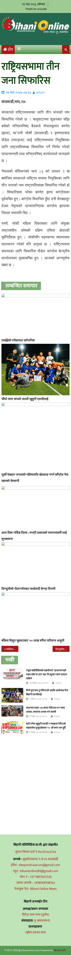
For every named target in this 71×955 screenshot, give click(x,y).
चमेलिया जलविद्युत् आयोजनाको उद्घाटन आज (12, 649)
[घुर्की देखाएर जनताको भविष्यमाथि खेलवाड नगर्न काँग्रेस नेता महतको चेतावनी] (35, 436)
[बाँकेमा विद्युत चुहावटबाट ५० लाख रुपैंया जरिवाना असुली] (35, 614)
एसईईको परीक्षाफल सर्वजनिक (18, 340)
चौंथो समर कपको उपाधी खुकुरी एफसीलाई (24, 398)
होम (10, 49)
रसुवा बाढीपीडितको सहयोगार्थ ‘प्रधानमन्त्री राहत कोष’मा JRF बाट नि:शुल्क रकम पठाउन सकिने (46, 674)
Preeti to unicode (36, 8)
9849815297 (60, 950)
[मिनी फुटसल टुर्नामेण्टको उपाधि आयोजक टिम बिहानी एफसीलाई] (12, 695)
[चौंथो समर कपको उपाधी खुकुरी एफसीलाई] (35, 369)
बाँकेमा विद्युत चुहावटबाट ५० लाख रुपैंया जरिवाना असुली (32, 640)
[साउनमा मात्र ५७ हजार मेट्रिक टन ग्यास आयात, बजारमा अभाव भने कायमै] (12, 711)
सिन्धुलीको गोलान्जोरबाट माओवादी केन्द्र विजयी (28, 588)
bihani (40, 92)
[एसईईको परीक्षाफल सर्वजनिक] (35, 315)
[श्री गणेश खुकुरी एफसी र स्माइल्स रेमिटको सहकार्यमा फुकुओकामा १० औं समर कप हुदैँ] (12, 727)
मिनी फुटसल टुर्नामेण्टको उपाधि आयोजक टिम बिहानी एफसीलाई (47, 692)
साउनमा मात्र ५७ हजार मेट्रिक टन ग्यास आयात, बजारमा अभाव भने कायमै (45, 710)
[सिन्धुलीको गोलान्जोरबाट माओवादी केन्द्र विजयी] (35, 563)
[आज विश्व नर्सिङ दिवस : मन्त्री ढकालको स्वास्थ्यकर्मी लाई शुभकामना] (35, 507)
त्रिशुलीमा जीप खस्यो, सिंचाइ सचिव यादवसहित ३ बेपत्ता (63, 649)
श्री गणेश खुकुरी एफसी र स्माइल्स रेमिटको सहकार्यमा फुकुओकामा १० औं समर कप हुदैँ (46, 725)
